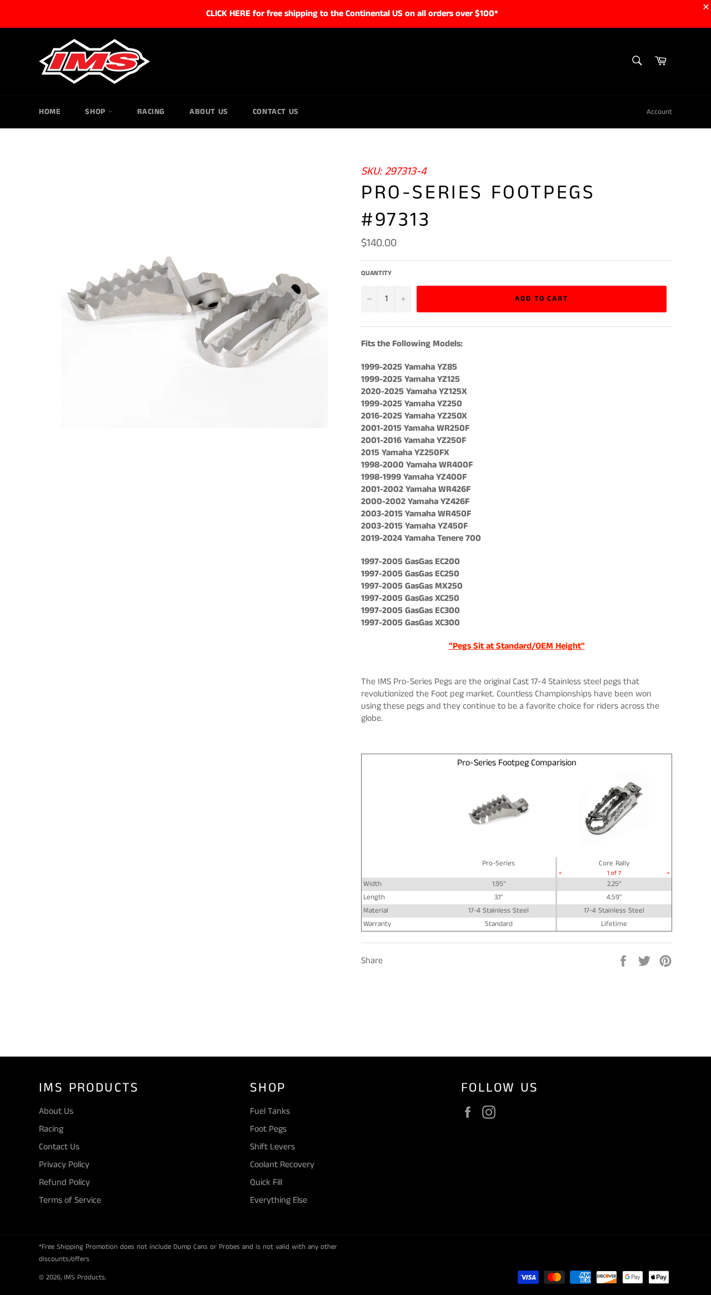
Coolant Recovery (282, 1164)
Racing (151, 111)
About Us (208, 111)
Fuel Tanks (270, 1111)
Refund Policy (64, 1182)
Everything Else (278, 1200)
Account (659, 112)
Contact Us (276, 111)
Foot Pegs (268, 1129)
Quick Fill (266, 1182)
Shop (96, 111)
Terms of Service (70, 1200)
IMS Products (84, 1277)
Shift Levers (272, 1146)
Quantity (376, 273)
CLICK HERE (228, 13)
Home (50, 111)
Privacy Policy (64, 1164)
